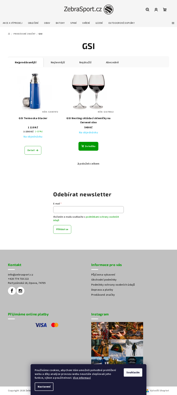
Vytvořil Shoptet (159, 390)
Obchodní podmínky (104, 280)
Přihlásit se (62, 229)
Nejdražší (85, 62)
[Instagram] (20, 291)
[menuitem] (12, 23)
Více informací (82, 378)
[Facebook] (12, 291)
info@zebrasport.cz (20, 275)
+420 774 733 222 (18, 279)
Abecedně (112, 62)
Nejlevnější (58, 62)
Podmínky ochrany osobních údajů (113, 285)
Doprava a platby (102, 290)
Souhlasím (133, 372)
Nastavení (44, 387)
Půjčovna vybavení (103, 275)
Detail (31, 150)
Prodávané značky (103, 295)
